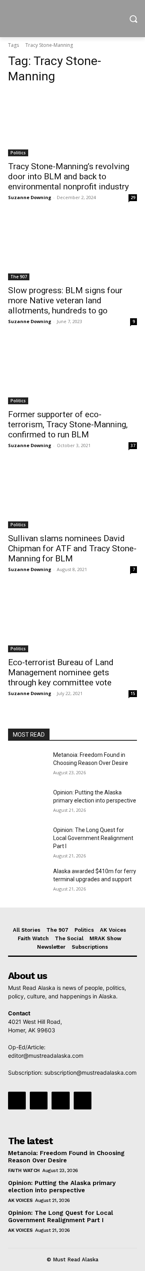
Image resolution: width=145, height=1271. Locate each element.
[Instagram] (39, 1100)
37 (132, 445)
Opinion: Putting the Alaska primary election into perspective (62, 1186)
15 (132, 693)
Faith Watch (24, 1170)
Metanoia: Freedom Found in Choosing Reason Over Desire (66, 1156)
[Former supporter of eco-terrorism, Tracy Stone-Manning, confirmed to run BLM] (72, 372)
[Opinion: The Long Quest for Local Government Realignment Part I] (27, 839)
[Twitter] (60, 1100)
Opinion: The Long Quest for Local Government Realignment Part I (93, 838)
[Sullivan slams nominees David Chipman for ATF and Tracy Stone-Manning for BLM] (72, 496)
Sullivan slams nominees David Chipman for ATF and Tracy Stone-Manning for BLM (72, 548)
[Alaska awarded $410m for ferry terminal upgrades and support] (27, 881)
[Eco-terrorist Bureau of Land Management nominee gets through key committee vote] (72, 620)
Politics (18, 152)
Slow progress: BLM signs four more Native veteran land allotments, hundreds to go (65, 300)
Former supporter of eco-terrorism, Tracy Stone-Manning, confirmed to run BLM (68, 424)
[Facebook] (17, 1100)
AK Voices (20, 1200)
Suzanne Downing (29, 197)
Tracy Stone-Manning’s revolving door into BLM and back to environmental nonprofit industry (68, 176)
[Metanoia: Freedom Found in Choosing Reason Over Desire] (27, 764)
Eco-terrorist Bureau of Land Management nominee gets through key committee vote (61, 672)
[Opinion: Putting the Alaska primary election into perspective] (27, 802)
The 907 (18, 276)
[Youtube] (82, 1100)
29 (132, 197)
